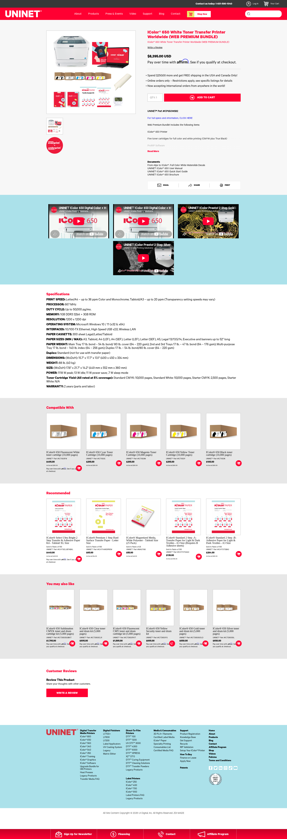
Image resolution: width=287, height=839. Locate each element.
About (78, 14)
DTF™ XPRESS (133, 753)
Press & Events (114, 14)
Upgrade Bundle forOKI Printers (89, 768)
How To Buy (186, 755)
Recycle (184, 744)
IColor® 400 (131, 785)
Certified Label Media (164, 737)
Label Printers (133, 779)
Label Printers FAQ (135, 795)
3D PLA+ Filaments (163, 734)
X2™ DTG (130, 757)
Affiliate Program (217, 747)
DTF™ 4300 (131, 747)
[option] (91, 72)
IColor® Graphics (88, 760)
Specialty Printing (162, 744)
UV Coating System (112, 747)
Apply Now (185, 761)
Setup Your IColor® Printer (192, 751)
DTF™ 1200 (131, 740)
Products (213, 737)
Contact (175, 14)
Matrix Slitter (109, 754)
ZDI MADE (179, 813)
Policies (213, 757)
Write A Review (67, 693)
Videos (212, 754)
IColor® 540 (85, 750)
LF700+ (107, 734)
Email (166, 185)
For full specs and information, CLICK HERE (169, 118)
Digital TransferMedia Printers (88, 732)
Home (212, 731)
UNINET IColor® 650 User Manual (164, 168)
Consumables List (162, 747)
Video (132, 14)
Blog (161, 14)
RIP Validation (186, 747)
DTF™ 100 (131, 737)
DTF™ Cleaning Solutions (138, 763)
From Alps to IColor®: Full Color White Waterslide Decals (176, 165)
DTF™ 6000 (131, 750)
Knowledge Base (188, 737)
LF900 (106, 737)
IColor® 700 (131, 789)
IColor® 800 (85, 737)
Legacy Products (88, 776)
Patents (184, 768)
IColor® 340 (85, 747)
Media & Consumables (165, 731)
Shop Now (202, 14)
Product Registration (190, 734)
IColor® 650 (85, 740)
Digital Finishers (111, 731)
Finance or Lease (188, 758)
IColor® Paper (160, 741)
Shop (211, 751)
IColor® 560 (85, 743)
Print (227, 185)
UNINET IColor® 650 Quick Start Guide (167, 172)
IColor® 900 (131, 792)
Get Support (186, 741)
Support (147, 14)
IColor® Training (87, 757)
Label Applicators (111, 744)
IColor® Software (88, 763)
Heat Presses (86, 772)
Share (196, 185)
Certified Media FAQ (163, 751)
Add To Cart (206, 97)
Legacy (106, 751)
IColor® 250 (131, 782)
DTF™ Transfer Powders (137, 766)
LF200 (106, 741)
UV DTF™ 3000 (133, 743)
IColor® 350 (85, 753)
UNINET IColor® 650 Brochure (163, 175)
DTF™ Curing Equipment (138, 760)
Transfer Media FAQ (89, 779)
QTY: (152, 97)
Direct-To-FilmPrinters (133, 732)
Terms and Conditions (220, 760)
